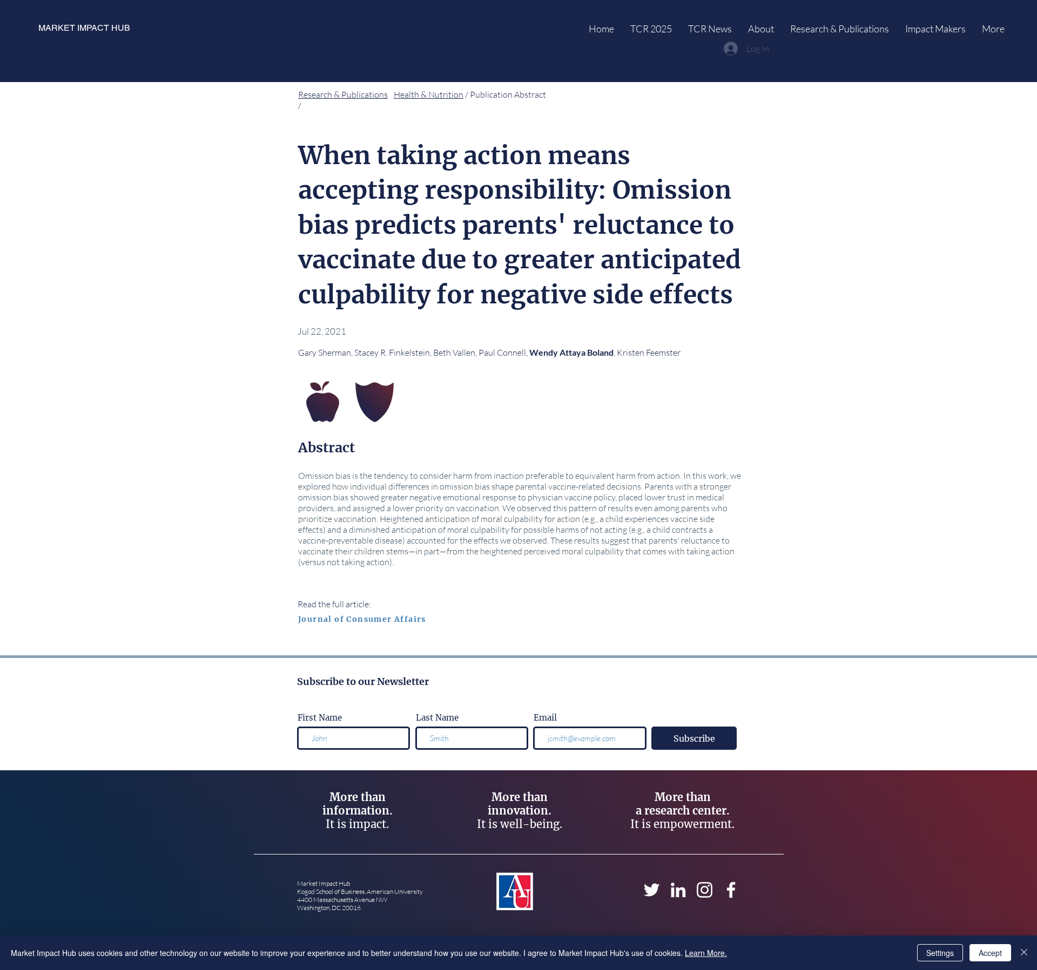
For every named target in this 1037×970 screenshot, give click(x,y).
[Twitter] (651, 889)
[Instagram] (704, 889)
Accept (990, 952)
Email (545, 718)
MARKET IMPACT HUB (84, 28)
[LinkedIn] (678, 889)
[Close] (1024, 952)
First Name (320, 718)
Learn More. (706, 952)
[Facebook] (731, 889)
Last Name (437, 718)
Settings (940, 952)
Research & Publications (343, 94)
